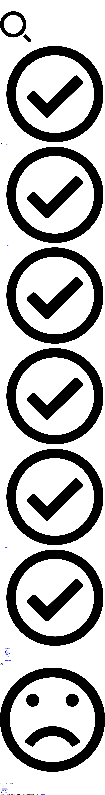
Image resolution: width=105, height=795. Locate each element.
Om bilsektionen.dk (8, 656)
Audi (6, 650)
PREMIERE (4, 792)
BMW (6, 649)
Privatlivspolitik (8, 660)
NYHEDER (4, 788)
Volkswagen (7, 653)
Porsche (6, 652)
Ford (6, 651)
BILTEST (4, 790)
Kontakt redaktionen (9, 657)
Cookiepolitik (7, 661)
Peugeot (6, 654)
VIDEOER (4, 791)
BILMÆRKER (5, 789)
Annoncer (7, 658)
